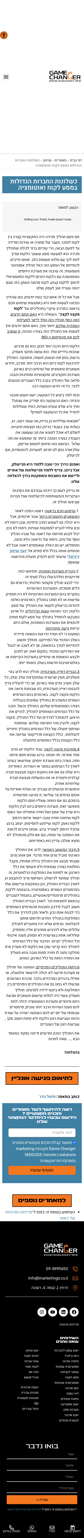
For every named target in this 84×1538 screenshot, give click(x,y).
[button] (4, 35)
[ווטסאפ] (32, 1527)
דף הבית (76, 160)
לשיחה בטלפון (11, 1531)
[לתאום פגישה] (72, 1527)
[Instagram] (41, 1312)
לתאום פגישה (72, 1531)
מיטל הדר (47, 1097)
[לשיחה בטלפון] (11, 1527)
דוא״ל (52, 1531)
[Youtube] (52, 1312)
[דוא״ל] (52, 1527)
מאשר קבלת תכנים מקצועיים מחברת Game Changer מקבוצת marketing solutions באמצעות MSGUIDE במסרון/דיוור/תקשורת (44, 1152)
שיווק (47, 160)
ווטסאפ (31, 1531)
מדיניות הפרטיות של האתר (24, 1509)
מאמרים (61, 160)
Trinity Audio (47, 219)
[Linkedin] (63, 1312)
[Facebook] (74, 1312)
